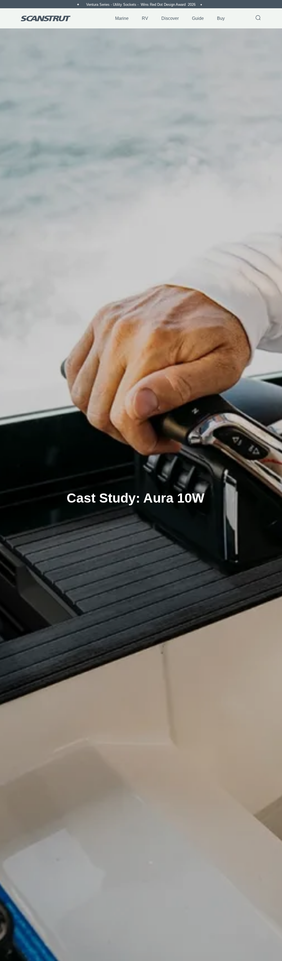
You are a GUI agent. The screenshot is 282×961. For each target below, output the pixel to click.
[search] (258, 18)
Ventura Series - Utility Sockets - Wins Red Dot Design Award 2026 (141, 4)
